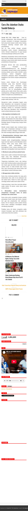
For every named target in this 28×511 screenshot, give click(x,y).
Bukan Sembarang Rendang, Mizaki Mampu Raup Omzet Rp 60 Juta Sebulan (14, 277)
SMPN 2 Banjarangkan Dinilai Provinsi (14, 289)
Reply (4, 30)
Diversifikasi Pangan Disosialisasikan (10, 241)
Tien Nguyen (25, 508)
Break (3, 19)
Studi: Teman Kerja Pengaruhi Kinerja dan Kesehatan (14, 285)
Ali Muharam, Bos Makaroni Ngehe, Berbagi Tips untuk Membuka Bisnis (12, 258)
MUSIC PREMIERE (6, 389)
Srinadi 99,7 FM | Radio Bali (12, 508)
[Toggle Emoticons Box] (2, 298)
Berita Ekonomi (10, 30)
